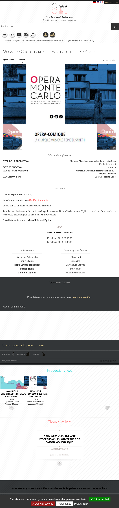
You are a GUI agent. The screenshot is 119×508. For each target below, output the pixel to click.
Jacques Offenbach (107, 173)
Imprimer (107, 60)
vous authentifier (82, 297)
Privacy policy (81, 503)
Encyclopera (18, 40)
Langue (12, 35)
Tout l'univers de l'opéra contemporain (59, 20)
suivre (36, 354)
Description (23, 59)
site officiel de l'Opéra (39, 220)
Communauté (53, 35)
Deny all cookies (43, 503)
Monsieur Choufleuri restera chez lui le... (95, 170)
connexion (109, 2)
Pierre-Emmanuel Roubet (27, 264)
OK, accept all (101, 499)
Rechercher (33, 35)
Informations (8, 59)
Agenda (19, 35)
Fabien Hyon (27, 268)
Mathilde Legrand (27, 272)
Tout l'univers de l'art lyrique (59, 17)
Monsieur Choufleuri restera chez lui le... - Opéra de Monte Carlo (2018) (60, 40)
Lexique (26, 35)
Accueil (7, 40)
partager (6, 354)
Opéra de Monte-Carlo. (105, 176)
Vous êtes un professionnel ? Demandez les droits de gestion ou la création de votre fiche (59, 488)
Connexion (46, 35)
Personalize (64, 503)
